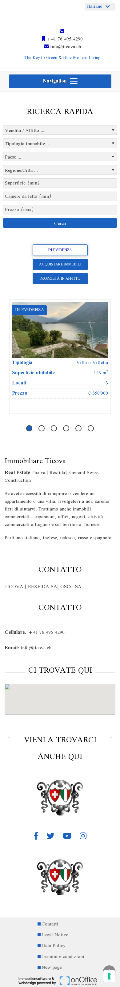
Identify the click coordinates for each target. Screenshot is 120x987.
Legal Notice (55, 935)
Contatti (50, 924)
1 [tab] (29, 429)
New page (52, 968)
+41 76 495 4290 (64, 39)
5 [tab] (78, 429)
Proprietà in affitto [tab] (60, 278)
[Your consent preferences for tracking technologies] (109, 976)
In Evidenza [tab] (60, 250)
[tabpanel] (60, 356)
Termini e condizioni (63, 957)
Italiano (94, 6)
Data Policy (54, 946)
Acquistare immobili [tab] (60, 264)
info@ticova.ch (65, 47)
